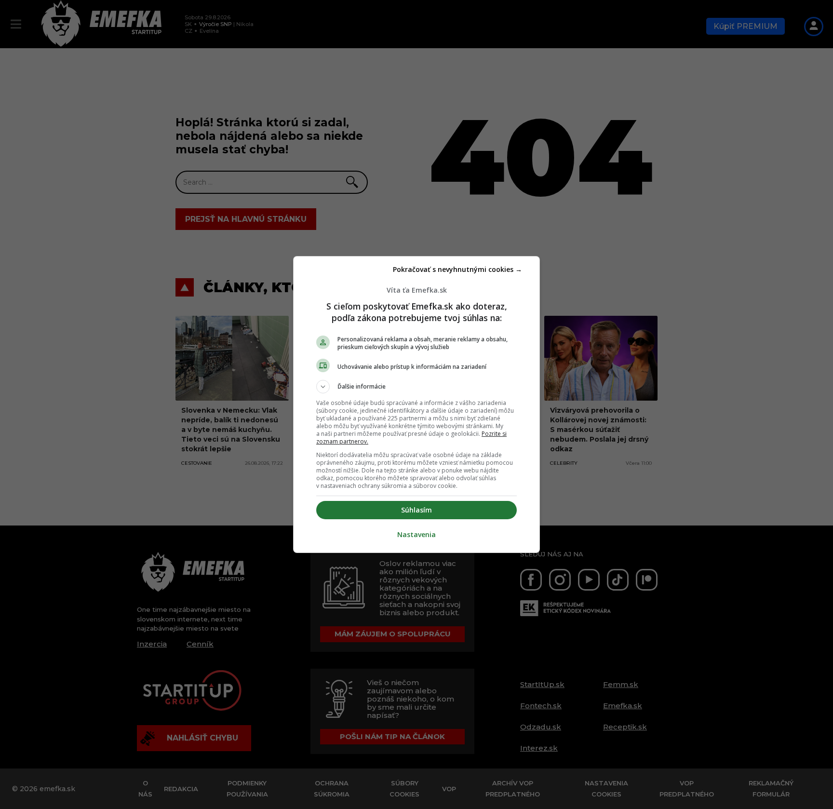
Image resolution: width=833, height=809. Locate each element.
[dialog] (416, 404)
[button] (416, 386)
